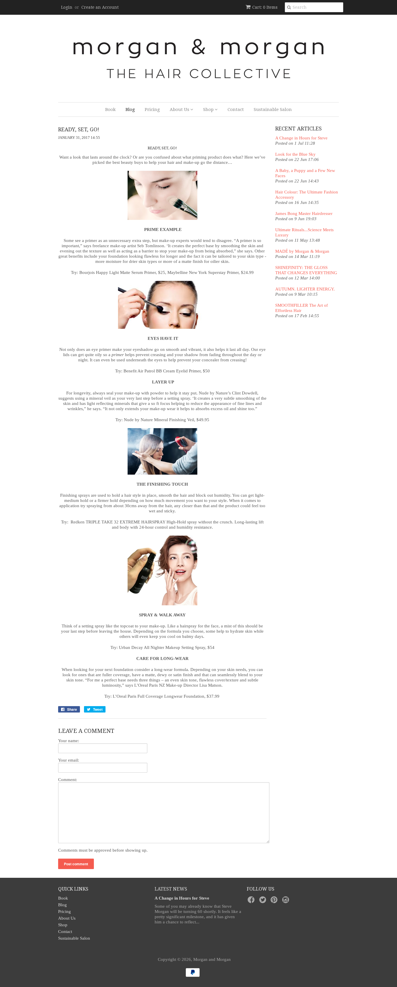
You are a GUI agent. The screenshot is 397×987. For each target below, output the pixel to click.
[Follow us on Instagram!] (286, 901)
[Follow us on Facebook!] (252, 901)
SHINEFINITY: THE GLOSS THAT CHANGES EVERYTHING (306, 270)
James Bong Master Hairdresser (303, 213)
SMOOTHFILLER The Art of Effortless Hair (301, 308)
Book (110, 109)
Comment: (67, 779)
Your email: (68, 760)
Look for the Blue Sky (295, 154)
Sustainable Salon (273, 109)
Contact (236, 109)
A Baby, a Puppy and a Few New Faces (305, 173)
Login (66, 7)
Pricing (152, 109)
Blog (130, 109)
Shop (209, 109)
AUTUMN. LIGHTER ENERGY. (305, 289)
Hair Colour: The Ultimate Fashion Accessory (306, 195)
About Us (180, 109)
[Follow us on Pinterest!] (275, 901)
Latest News (171, 889)
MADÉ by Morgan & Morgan (302, 251)
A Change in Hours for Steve (301, 138)
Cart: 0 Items (265, 7)
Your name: (68, 740)
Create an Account (100, 7)
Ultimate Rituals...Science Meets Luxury (304, 232)
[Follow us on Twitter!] (263, 901)
